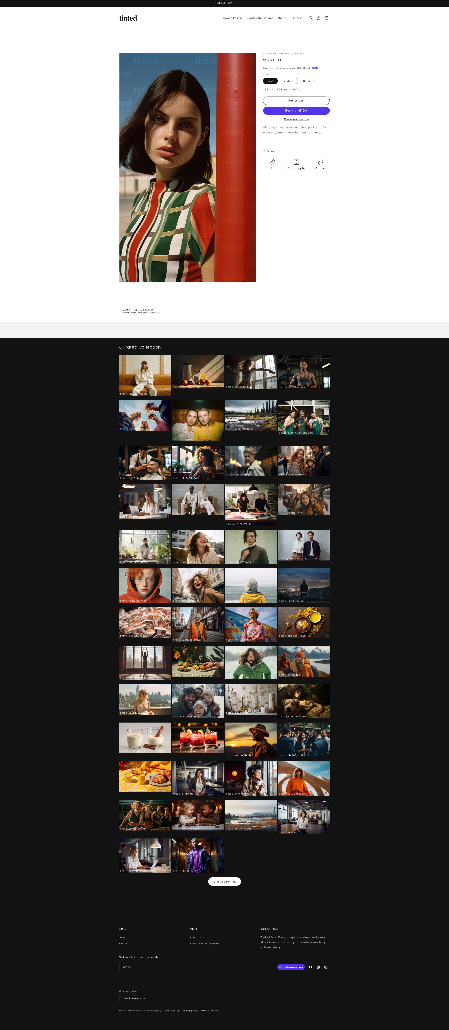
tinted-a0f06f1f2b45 (291, 675)
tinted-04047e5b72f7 (239, 793)
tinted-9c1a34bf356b (133, 429)
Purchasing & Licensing (205, 943)
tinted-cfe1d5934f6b (238, 640)
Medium (288, 81)
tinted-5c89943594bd (187, 640)
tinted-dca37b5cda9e (134, 636)
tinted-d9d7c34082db (134, 478)
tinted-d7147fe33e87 (185, 439)
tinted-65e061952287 (186, 871)
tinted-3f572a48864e (186, 601)
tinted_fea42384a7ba (292, 558)
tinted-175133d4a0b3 (239, 474)
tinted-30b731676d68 (133, 871)
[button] (311, 18)
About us (196, 937)
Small (307, 81)
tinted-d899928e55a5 (240, 562)
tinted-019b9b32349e (186, 716)
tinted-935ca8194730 (239, 387)
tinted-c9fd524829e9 (133, 517)
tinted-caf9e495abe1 (239, 828)
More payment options (296, 119)
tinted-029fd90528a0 (133, 712)
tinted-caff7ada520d (186, 828)
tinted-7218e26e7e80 (133, 601)
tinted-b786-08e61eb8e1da (296, 432)
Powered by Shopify (150, 1011)
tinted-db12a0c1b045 (292, 755)
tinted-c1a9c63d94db (186, 478)
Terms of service (209, 1010)
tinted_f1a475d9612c (238, 523)
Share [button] (271, 151)
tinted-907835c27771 (291, 832)
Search (123, 937)
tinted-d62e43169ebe (186, 562)
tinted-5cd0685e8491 (239, 429)
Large (270, 81)
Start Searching (224, 881)
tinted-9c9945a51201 (186, 675)
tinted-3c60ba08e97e (293, 474)
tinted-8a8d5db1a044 (239, 712)
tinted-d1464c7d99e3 (239, 677)
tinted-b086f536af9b (239, 601)
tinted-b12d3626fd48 (292, 387)
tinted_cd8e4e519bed (187, 513)
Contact (124, 943)
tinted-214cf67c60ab (133, 828)
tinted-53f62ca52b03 (133, 751)
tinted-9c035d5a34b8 (186, 387)
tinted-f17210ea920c (291, 513)
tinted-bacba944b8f (239, 755)
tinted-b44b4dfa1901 (185, 793)
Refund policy (172, 1010)
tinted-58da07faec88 (133, 562)
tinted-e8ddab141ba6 (292, 636)
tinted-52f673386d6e (292, 716)
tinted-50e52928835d (134, 790)
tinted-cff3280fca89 (185, 751)
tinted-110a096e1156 (291, 601)
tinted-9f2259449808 (133, 394)
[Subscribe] (178, 967)
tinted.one (133, 1011)
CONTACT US (154, 312)
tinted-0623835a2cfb (292, 793)
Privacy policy (190, 1010)
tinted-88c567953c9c (133, 678)
